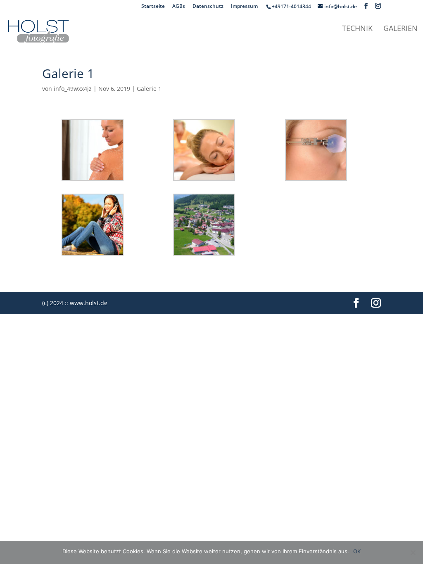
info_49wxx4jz (73, 88)
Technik (357, 29)
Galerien (400, 29)
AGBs (178, 6)
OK (357, 551)
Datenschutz (207, 6)
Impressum (244, 6)
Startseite (153, 6)
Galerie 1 (149, 88)
